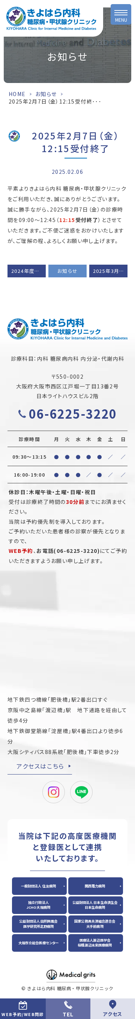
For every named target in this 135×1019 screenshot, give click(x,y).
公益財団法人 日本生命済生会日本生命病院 (94, 905)
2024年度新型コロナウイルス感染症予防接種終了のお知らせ (28, 270)
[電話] (68, 1008)
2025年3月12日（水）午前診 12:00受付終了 (110, 270)
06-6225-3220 (73, 413)
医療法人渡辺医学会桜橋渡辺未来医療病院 (95, 943)
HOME (17, 94)
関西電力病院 (95, 886)
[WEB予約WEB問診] (23, 1008)
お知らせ (46, 94)
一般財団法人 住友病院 (38, 886)
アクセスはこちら (40, 765)
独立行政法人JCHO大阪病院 (38, 905)
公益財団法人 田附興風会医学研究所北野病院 (38, 923)
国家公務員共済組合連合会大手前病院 (94, 923)
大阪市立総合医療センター (38, 942)
